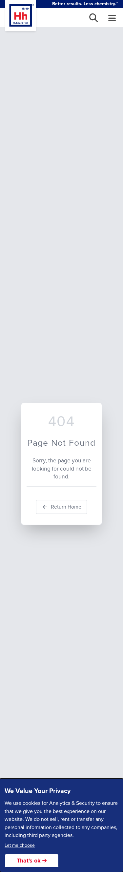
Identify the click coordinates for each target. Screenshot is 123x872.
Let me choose (20, 845)
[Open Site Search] (93, 17)
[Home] (21, 15)
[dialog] (61, 825)
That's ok (29, 860)
